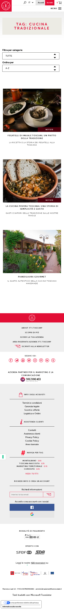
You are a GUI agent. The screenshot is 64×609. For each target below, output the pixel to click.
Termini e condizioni (32, 403)
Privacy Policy (32, 437)
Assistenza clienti (32, 433)
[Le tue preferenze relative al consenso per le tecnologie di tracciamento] (3, 457)
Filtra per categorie (12, 50)
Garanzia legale (32, 406)
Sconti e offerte (32, 410)
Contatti (32, 430)
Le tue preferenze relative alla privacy (24, 603)
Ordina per (8, 62)
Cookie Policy (32, 441)
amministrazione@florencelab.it (49, 589)
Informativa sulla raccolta (11, 606)
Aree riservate (32, 444)
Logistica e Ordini (32, 413)
